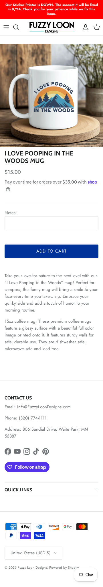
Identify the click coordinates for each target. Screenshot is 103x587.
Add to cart (51, 251)
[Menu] (6, 27)
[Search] (19, 27)
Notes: (11, 213)
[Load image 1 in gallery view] (51, 95)
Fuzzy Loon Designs (32, 567)
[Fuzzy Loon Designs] (51, 27)
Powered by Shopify (64, 567)
